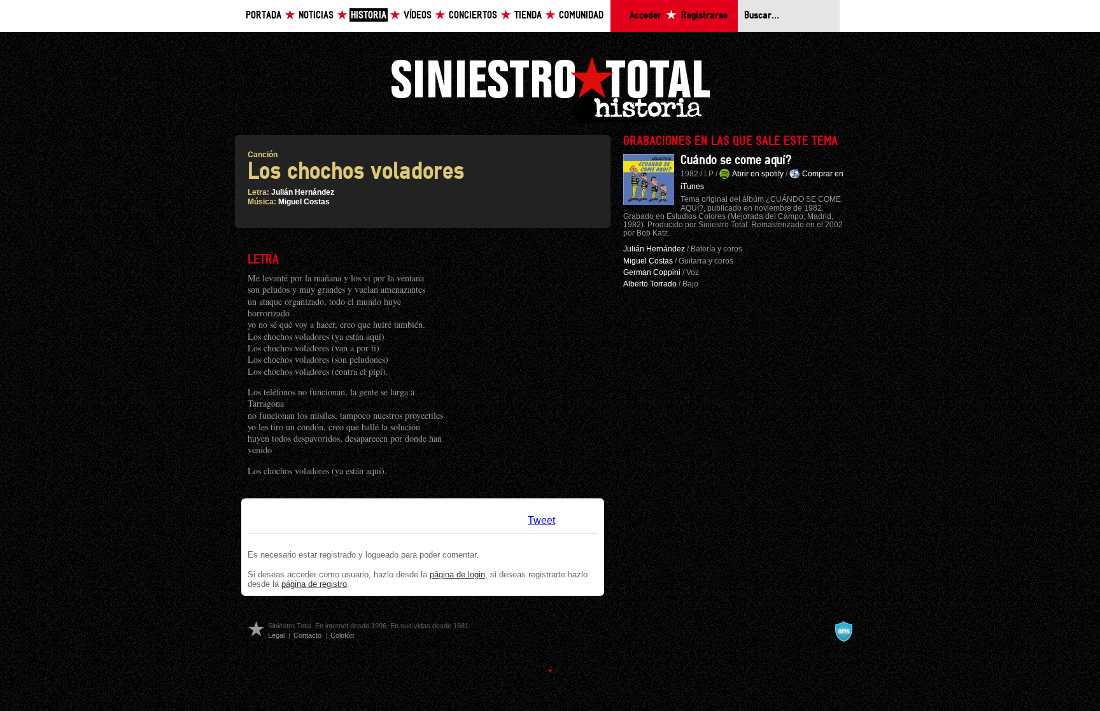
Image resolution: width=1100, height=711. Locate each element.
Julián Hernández (302, 192)
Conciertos (473, 15)
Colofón (342, 635)
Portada (263, 15)
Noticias (316, 15)
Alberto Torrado (650, 283)
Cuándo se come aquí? (736, 160)
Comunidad (581, 15)
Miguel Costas (304, 201)
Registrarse (704, 15)
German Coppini (651, 272)
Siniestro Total (550, 88)
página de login (457, 574)
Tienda (528, 15)
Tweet (541, 520)
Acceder (645, 15)
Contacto (307, 635)
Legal (276, 635)
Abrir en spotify (758, 173)
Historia (368, 15)
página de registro (314, 584)
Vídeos (418, 15)
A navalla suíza (843, 631)
